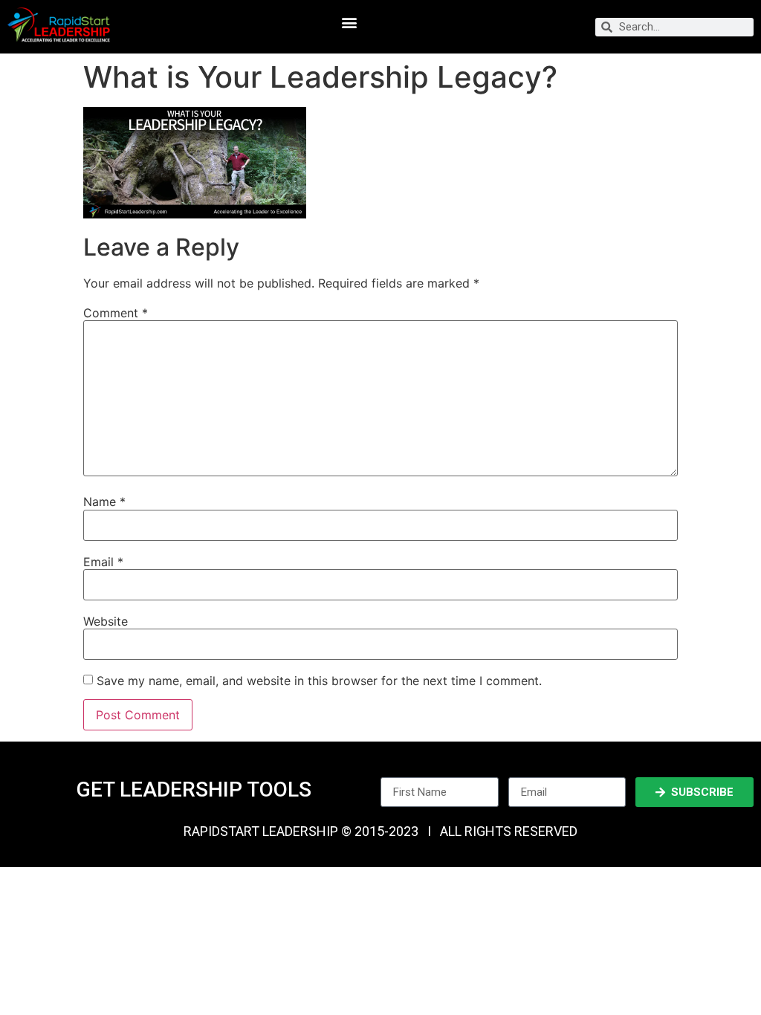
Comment (115, 313)
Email (103, 562)
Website (105, 621)
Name (104, 501)
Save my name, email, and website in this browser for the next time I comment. (319, 681)
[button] (349, 22)
